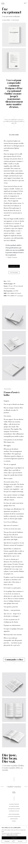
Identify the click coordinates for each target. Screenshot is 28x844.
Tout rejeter (20, 841)
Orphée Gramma (14, 786)
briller (5, 164)
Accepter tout (14, 837)
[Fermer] (26, 827)
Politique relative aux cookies (12, 834)
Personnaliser (7, 841)
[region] (14, 835)
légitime (16, 148)
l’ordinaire (16, 206)
